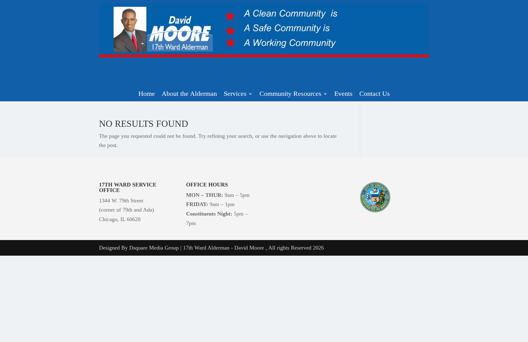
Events (343, 94)
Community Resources (290, 94)
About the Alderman (189, 94)
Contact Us (374, 94)
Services (235, 94)
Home (146, 94)
